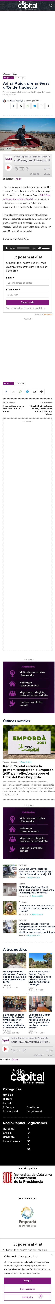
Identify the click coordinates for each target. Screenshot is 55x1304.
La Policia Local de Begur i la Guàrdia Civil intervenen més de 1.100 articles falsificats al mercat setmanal (14, 1021)
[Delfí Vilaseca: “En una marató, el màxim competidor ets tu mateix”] (9, 908)
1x (22, 169)
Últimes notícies (16, 721)
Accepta (27, 1281)
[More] (49, 106)
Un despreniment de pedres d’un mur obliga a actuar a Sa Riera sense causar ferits (14, 976)
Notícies (6, 762)
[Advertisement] (27, 41)
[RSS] (29, 1137)
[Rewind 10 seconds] (16, 169)
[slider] (46, 248)
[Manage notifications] (40, 1296)
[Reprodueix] (7, 248)
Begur (15, 74)
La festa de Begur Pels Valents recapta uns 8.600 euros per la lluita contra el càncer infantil (39, 1021)
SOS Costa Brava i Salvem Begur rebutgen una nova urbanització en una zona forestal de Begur (40, 978)
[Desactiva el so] (39, 248)
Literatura (6, 74)
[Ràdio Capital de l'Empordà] (27, 5)
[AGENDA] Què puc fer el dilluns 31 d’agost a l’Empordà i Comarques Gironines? (36, 890)
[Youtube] (29, 1149)
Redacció (14, 762)
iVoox (18, 179)
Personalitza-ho (27, 1289)
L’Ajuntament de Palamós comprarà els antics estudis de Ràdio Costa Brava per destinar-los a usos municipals (37, 928)
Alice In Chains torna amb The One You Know (13, 409)
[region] (27, 1278)
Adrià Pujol (19, 78)
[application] (27, 248)
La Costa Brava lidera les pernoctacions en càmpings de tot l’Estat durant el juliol (35, 871)
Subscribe (35, 174)
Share (47, 174)
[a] (27, 1076)
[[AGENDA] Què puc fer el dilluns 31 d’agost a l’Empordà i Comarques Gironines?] (9, 889)
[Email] (41, 106)
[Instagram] (29, 1133)
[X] (20, 106)
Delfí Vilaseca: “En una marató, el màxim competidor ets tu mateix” (36, 908)
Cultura (22, 884)
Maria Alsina (23, 896)
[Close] (52, 1254)
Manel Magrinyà (16, 101)
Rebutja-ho (27, 1297)
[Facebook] (13, 106)
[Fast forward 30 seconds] (27, 169)
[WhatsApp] (27, 106)
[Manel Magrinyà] (5, 101)
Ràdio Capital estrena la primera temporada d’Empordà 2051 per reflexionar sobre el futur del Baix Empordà (28, 771)
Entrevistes (23, 902)
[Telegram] (34, 106)
